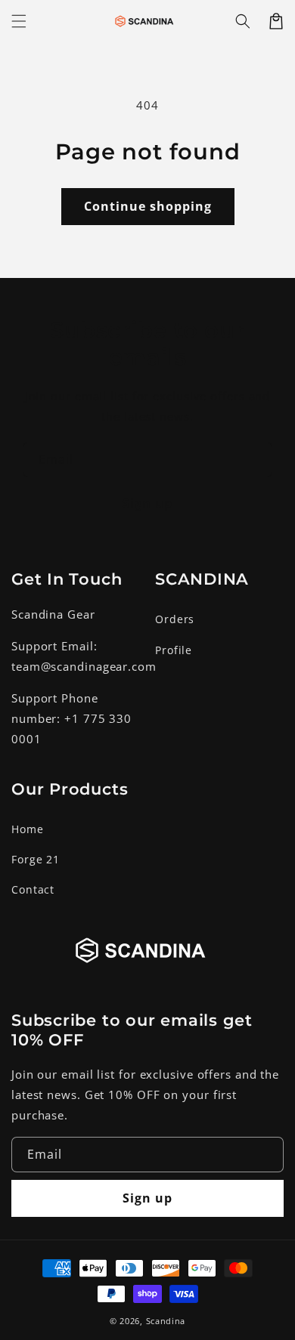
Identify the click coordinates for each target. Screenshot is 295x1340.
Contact (32, 889)
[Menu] (19, 21)
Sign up (147, 503)
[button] (242, 21)
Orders (174, 619)
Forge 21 (35, 859)
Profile (173, 650)
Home (27, 829)
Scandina (166, 1320)
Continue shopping (148, 206)
